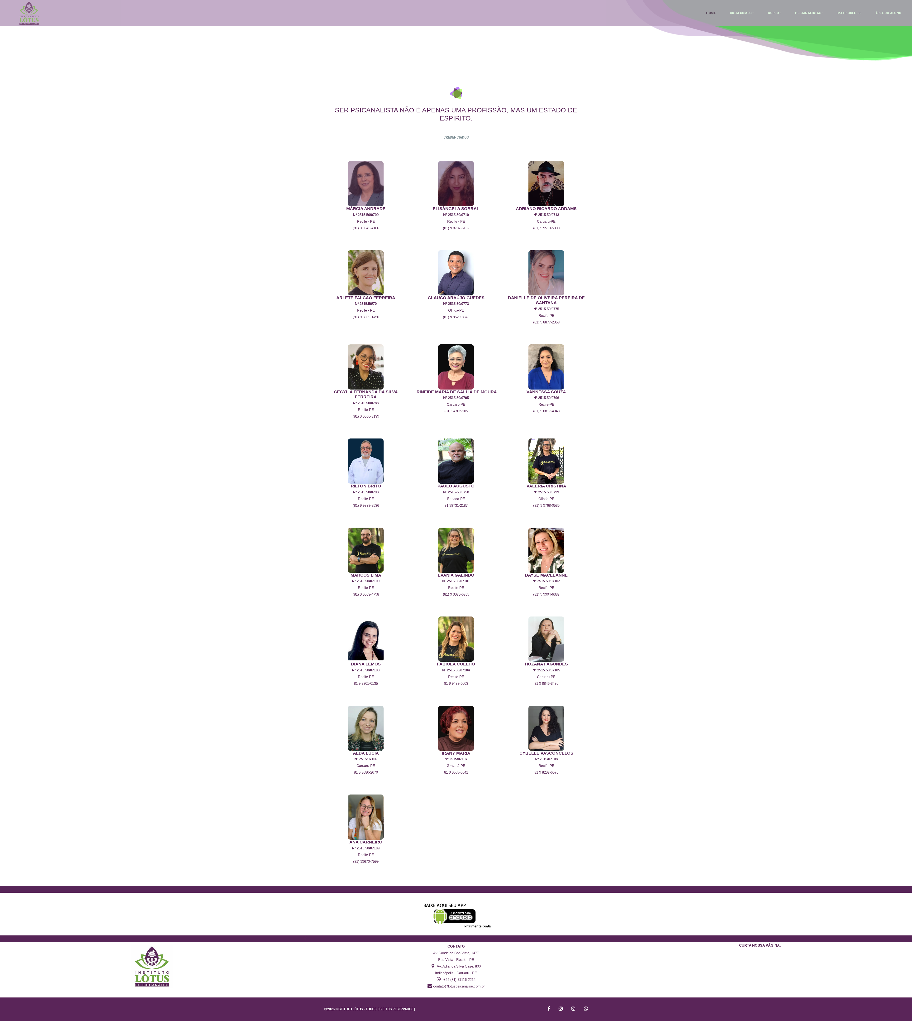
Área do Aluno (888, 13)
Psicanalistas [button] (808, 13)
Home (711, 13)
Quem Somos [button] (741, 13)
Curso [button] (773, 13)
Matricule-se (849, 13)
